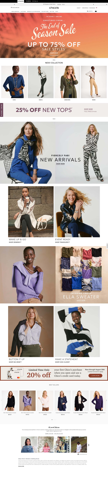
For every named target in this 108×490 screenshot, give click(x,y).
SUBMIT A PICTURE (49, 433)
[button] (96, 11)
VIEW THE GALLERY (58, 433)
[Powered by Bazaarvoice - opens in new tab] (82, 454)
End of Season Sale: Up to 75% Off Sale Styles (49, 4)
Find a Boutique (92, 7)
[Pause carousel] (106, 4)
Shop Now (63, 4)
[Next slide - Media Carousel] (88, 445)
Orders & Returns (85, 7)
